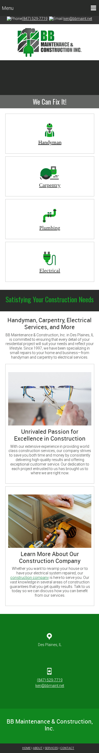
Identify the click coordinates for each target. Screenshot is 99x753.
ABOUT (38, 748)
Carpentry (49, 185)
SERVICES (51, 748)
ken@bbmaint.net (77, 18)
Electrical (49, 270)
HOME (26, 748)
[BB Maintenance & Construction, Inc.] (50, 42)
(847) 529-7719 (35, 18)
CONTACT (67, 748)
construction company (29, 577)
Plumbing (49, 228)
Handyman (50, 142)
